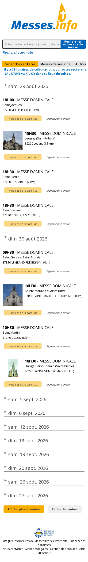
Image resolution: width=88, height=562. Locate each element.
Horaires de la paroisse (22, 118)
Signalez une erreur (58, 118)
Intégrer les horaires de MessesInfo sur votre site (35, 541)
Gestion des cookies (63, 549)
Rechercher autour (65, 509)
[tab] (20, 64)
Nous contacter (13, 549)
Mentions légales (36, 549)
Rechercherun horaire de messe (73, 44)
